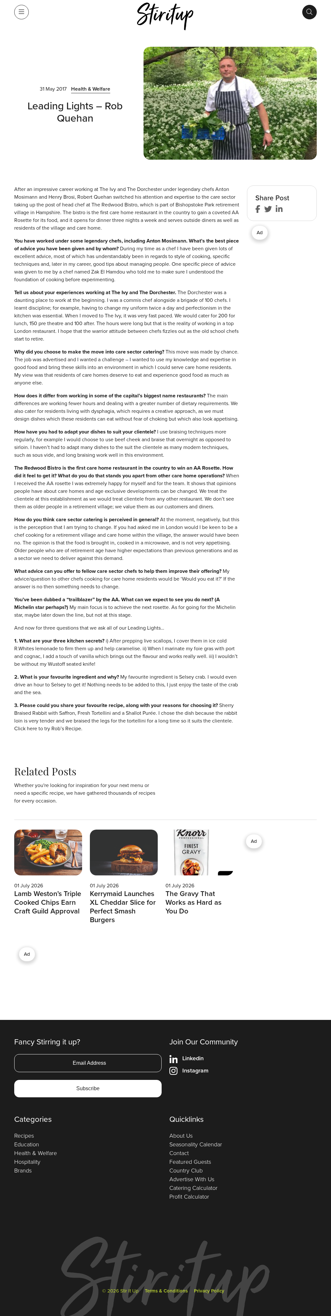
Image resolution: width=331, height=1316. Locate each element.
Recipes (24, 1136)
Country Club (186, 1170)
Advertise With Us (191, 1179)
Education (26, 1144)
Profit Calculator (189, 1196)
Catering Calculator (193, 1188)
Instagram (195, 1070)
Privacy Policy (209, 1290)
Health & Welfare (90, 89)
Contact (179, 1153)
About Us (181, 1136)
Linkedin (193, 1058)
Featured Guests (190, 1162)
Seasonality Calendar (195, 1144)
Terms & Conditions (166, 1290)
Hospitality (27, 1162)
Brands (23, 1170)
